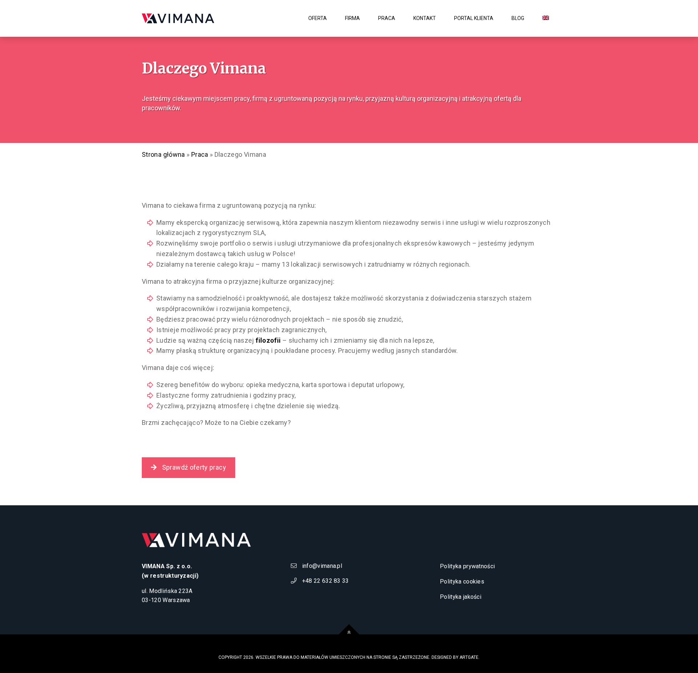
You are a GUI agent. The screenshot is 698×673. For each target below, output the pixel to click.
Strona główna (163, 154)
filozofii (268, 340)
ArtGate (469, 657)
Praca (199, 154)
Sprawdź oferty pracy (193, 467)
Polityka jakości (460, 596)
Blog (518, 18)
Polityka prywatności (467, 566)
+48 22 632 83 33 (324, 580)
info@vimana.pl (321, 565)
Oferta (317, 18)
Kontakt (424, 18)
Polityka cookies (462, 581)
